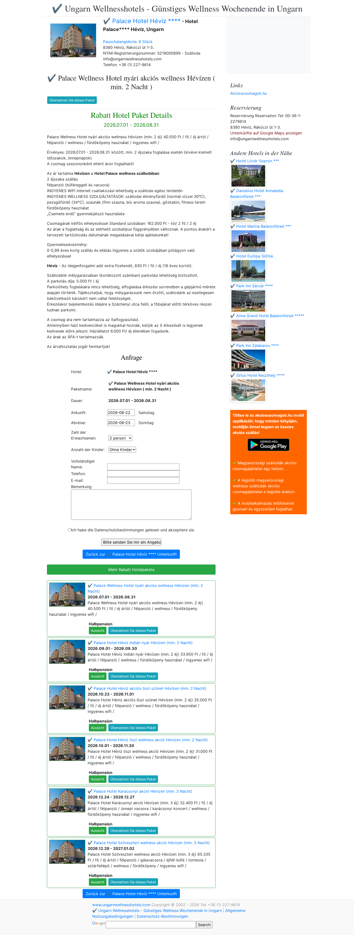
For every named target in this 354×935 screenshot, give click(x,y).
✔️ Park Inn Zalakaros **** (254, 345)
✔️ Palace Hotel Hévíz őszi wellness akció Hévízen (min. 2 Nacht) (148, 739)
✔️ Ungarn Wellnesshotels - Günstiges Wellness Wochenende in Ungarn (177, 8)
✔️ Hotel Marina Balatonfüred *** (260, 226)
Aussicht (97, 630)
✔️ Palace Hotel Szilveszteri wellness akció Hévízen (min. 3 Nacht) (149, 842)
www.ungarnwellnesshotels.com (121, 904)
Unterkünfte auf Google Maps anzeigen (266, 133)
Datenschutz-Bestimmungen (162, 916)
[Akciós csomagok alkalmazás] (268, 444)
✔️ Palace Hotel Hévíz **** (142, 21)
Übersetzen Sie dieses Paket (72, 100)
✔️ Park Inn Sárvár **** (251, 285)
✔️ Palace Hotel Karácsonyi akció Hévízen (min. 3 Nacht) (140, 791)
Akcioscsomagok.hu (248, 93)
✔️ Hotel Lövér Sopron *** (254, 160)
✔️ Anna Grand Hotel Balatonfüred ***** (267, 315)
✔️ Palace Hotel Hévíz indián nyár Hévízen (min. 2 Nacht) (140, 642)
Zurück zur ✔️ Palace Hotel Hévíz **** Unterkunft (131, 554)
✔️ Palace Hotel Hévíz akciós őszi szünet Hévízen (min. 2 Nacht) (147, 688)
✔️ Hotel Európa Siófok (251, 256)
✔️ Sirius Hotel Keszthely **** (257, 375)
